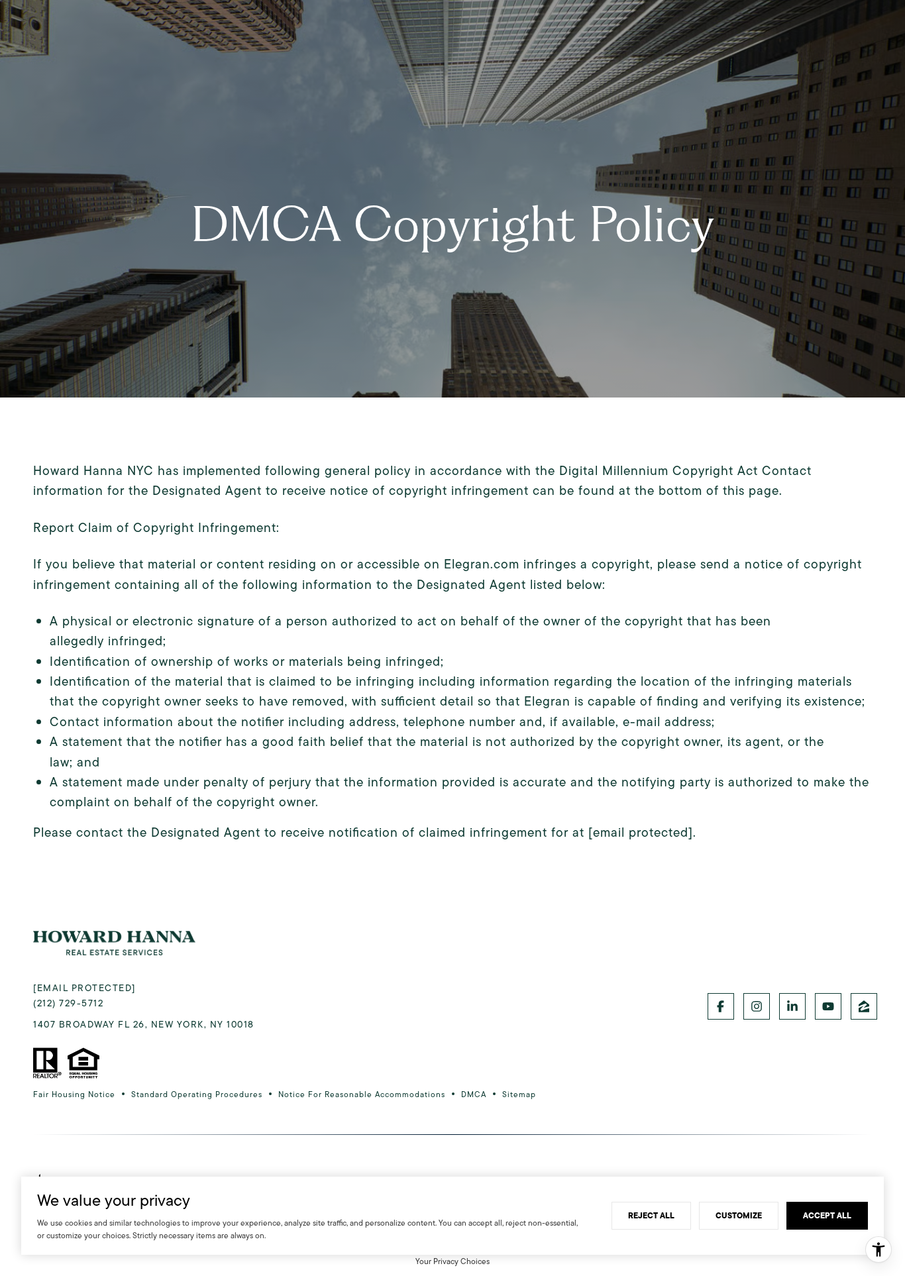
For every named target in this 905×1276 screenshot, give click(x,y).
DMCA (473, 1094)
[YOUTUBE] (828, 1006)
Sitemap (519, 1094)
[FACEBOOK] (721, 1006)
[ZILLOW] (864, 1006)
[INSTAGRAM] (756, 1006)
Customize (739, 1215)
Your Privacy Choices (452, 1261)
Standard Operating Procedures (196, 1094)
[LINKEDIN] (792, 1006)
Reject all (651, 1215)
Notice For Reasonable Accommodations (361, 1094)
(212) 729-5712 (68, 1003)
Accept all (827, 1215)
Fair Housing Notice (74, 1094)
